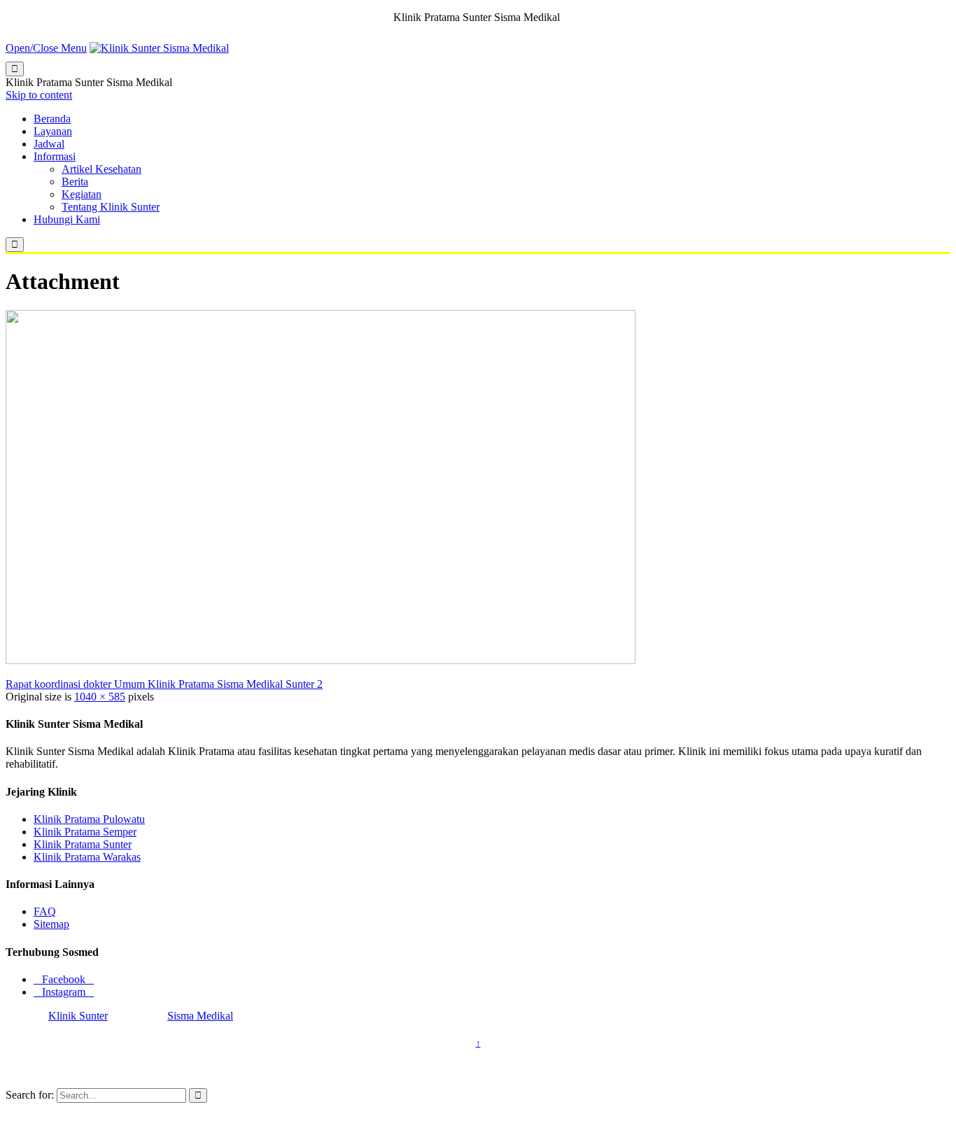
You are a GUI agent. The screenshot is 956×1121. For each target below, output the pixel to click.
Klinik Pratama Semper (85, 832)
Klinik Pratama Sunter (83, 844)
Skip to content (39, 95)
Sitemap (51, 924)
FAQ (45, 911)
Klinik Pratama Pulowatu (89, 819)
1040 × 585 (99, 697)
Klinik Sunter (78, 1016)
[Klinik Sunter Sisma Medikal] (159, 48)
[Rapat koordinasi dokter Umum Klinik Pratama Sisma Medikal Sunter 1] (320, 660)
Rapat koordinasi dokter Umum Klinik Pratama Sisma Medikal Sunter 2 (164, 684)
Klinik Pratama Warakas (87, 857)
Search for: (30, 1095)
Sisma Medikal (200, 1016)
